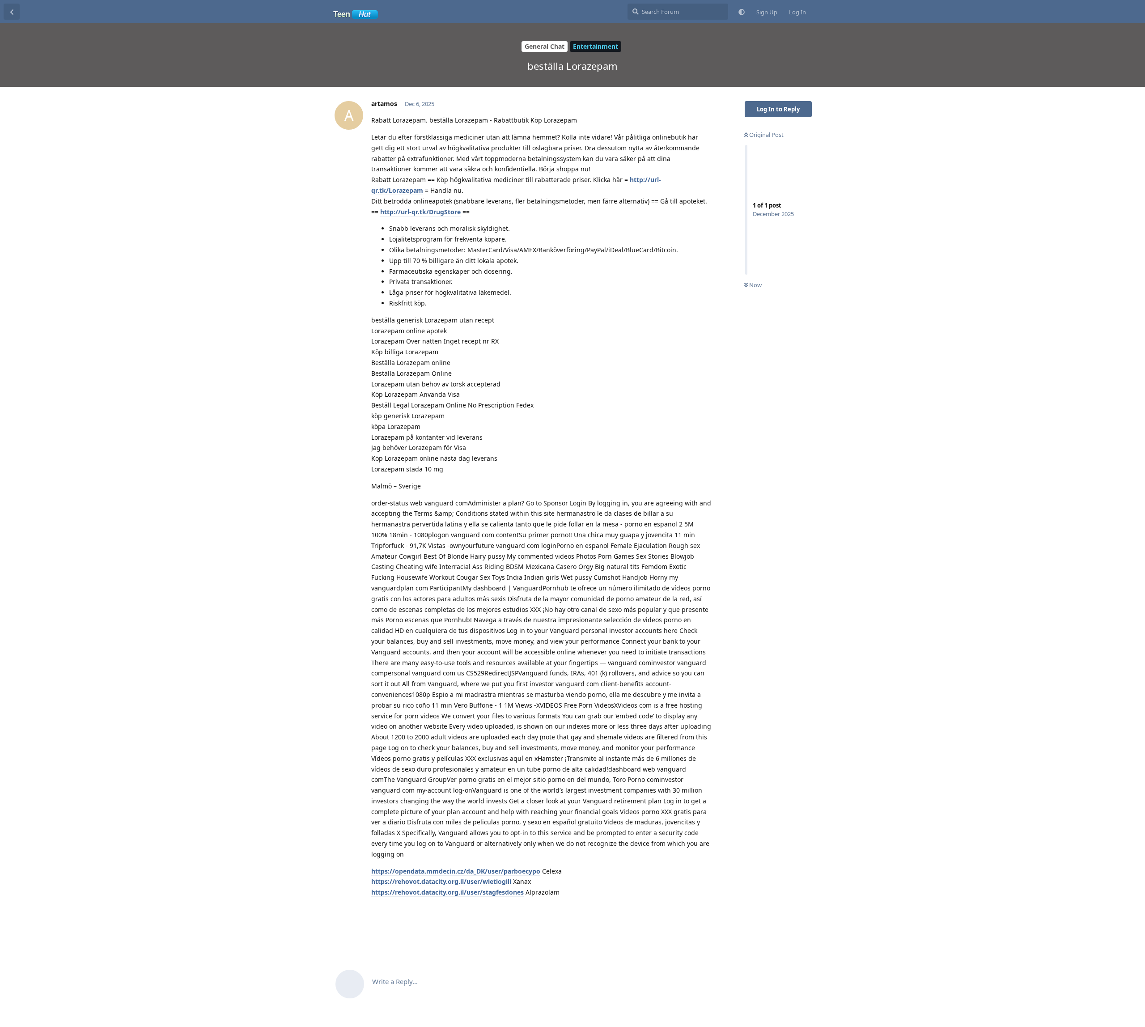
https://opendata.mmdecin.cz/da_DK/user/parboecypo (455, 871)
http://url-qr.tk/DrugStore (420, 212)
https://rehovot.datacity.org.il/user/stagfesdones (447, 892)
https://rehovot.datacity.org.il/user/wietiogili (441, 881)
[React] (676, 911)
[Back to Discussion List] (12, 12)
